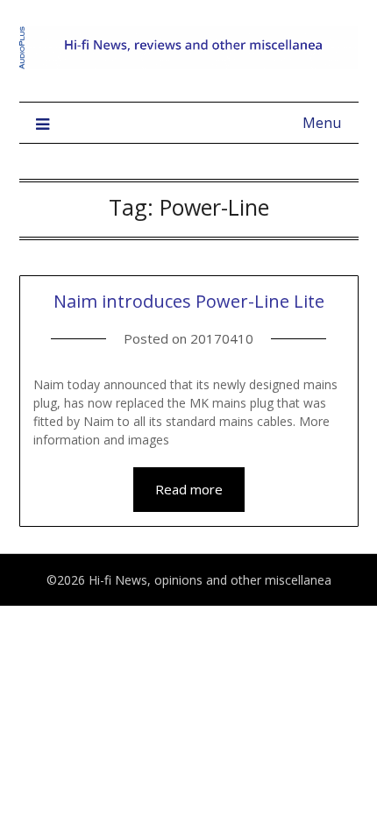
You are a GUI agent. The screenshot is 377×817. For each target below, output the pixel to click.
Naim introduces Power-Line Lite (188, 301)
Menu (321, 122)
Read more (189, 489)
